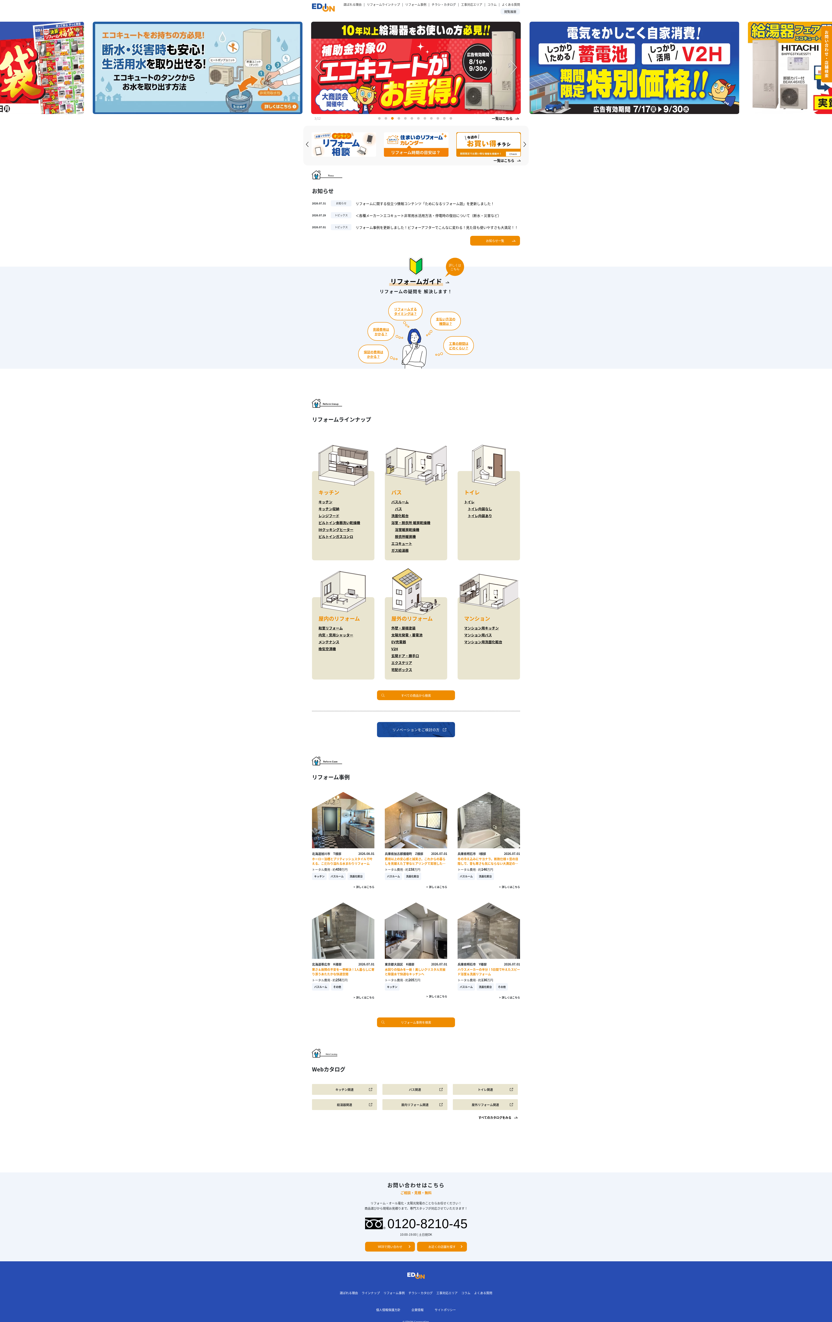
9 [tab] (432, 119)
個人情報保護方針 (388, 1309)
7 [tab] (419, 119)
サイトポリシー (445, 1309)
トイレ (469, 501)
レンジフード (328, 515)
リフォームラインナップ (383, 4)
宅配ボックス (401, 669)
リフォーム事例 (415, 4)
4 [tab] (400, 119)
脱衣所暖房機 (405, 536)
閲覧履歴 (510, 11)
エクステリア (401, 662)
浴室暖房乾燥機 (407, 529)
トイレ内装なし (480, 508)
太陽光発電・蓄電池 (406, 634)
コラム (492, 4)
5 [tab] (406, 119)
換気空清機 (327, 648)
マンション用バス (478, 634)
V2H (394, 648)
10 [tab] (439, 119)
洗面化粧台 (400, 515)
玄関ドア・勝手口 (405, 655)
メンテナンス (328, 641)
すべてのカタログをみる (494, 1117)
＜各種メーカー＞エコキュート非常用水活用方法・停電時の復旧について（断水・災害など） (428, 215)
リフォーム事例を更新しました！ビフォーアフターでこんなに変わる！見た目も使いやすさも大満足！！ (437, 227)
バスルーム (400, 501)
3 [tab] (393, 119)
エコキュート (401, 543)
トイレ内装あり (480, 515)
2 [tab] (387, 119)
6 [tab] (413, 119)
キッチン (325, 501)
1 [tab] (380, 119)
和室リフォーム (330, 628)
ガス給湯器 (400, 550)
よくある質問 (511, 4)
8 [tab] (426, 119)
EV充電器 (398, 641)
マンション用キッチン (481, 628)
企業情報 (417, 1309)
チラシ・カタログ (420, 1293)
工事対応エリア (471, 4)
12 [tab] (452, 119)
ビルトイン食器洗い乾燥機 (339, 522)
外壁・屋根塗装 (403, 628)
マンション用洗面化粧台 (483, 641)
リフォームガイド (416, 281)
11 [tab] (445, 119)
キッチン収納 (328, 508)
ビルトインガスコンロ (335, 536)
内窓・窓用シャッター (335, 634)
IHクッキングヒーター (335, 529)
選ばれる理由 (352, 4)
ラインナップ (371, 1293)
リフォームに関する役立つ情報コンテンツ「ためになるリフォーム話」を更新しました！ (425, 203)
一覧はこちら (502, 118)
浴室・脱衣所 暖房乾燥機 (410, 522)
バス (398, 508)
